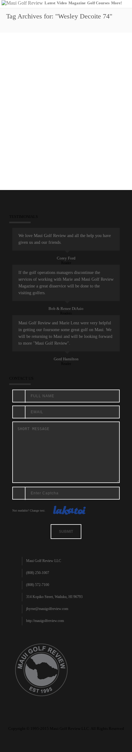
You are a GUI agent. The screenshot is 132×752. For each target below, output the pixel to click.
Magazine (77, 3)
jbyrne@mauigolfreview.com (47, 609)
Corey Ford (66, 258)
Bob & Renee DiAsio (66, 308)
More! (116, 3)
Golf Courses (98, 3)
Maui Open (79, 136)
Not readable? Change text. (28, 510)
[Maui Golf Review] (22, 2)
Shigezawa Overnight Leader (46, 114)
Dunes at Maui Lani (54, 136)
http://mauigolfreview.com (45, 621)
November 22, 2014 (23, 136)
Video (62, 3)
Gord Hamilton (66, 359)
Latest (50, 3)
